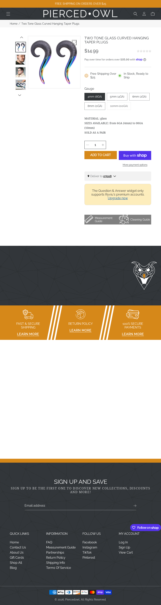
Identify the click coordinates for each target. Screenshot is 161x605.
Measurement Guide (61, 547)
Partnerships (55, 552)
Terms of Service (58, 568)
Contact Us (18, 547)
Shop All (16, 563)
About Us (17, 552)
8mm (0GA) (95, 106)
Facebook (89, 542)
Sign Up (124, 547)
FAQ (49, 542)
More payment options (135, 164)
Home (13, 23)
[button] (8, 14)
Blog (13, 568)
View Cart (126, 552)
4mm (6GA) (95, 96)
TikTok (86, 552)
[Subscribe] (135, 505)
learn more (28, 334)
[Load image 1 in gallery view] (21, 47)
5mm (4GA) (117, 96)
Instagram (89, 547)
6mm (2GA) (139, 96)
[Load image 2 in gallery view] (21, 60)
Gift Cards (17, 557)
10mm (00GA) (120, 107)
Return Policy (55, 557)
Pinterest (88, 557)
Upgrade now (118, 198)
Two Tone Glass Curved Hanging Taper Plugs (50, 23)
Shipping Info (55, 563)
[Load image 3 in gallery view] (21, 72)
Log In (123, 542)
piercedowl (72, 599)
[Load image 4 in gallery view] (21, 85)
